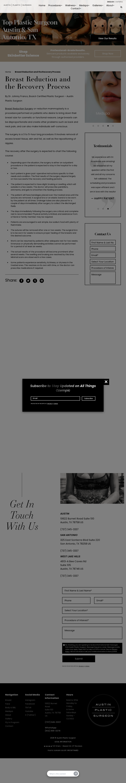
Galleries (97, 5)
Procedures (54, 5)
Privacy (50, 403)
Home (42, 5)
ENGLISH (110, 2)
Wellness (70, 5)
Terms (56, 403)
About (109, 5)
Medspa (83, 5)
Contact (75, 8)
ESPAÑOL (119, 2)
